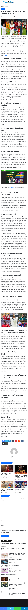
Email (2, 520)
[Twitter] (6, 441)
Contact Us (4, 603)
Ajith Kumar (5, 16)
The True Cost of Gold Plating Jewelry (10, 565)
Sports (6, 6)
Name (2, 515)
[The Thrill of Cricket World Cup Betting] (7, 484)
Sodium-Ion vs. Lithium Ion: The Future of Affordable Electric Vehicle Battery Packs (13, 544)
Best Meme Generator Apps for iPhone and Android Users (16, 569)
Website (2, 525)
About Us (9, 603)
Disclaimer (21, 603)
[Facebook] (3, 441)
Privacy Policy (15, 603)
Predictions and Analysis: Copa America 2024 (21, 490)
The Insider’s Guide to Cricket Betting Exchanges (6, 475)
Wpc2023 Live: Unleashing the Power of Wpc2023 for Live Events (21, 476)
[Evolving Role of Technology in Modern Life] (4, 561)
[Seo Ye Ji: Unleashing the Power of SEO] (4, 579)
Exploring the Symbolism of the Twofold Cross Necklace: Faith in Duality (17, 593)
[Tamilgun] (8, 2)
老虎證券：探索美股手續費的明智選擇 (8, 574)
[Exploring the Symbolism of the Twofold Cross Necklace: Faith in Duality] (4, 593)
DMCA (25, 603)
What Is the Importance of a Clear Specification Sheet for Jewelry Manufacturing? (17, 555)
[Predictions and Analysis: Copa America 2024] (21, 484)
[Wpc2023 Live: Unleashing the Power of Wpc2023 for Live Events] (21, 469)
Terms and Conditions (14, 605)
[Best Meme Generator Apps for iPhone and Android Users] (4, 570)
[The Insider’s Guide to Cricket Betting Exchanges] (7, 468)
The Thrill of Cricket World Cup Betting (7, 490)
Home (3, 6)
